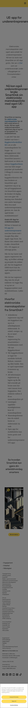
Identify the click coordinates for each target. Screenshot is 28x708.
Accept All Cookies (14, 697)
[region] (14, 696)
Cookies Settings (14, 705)
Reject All (14, 701)
